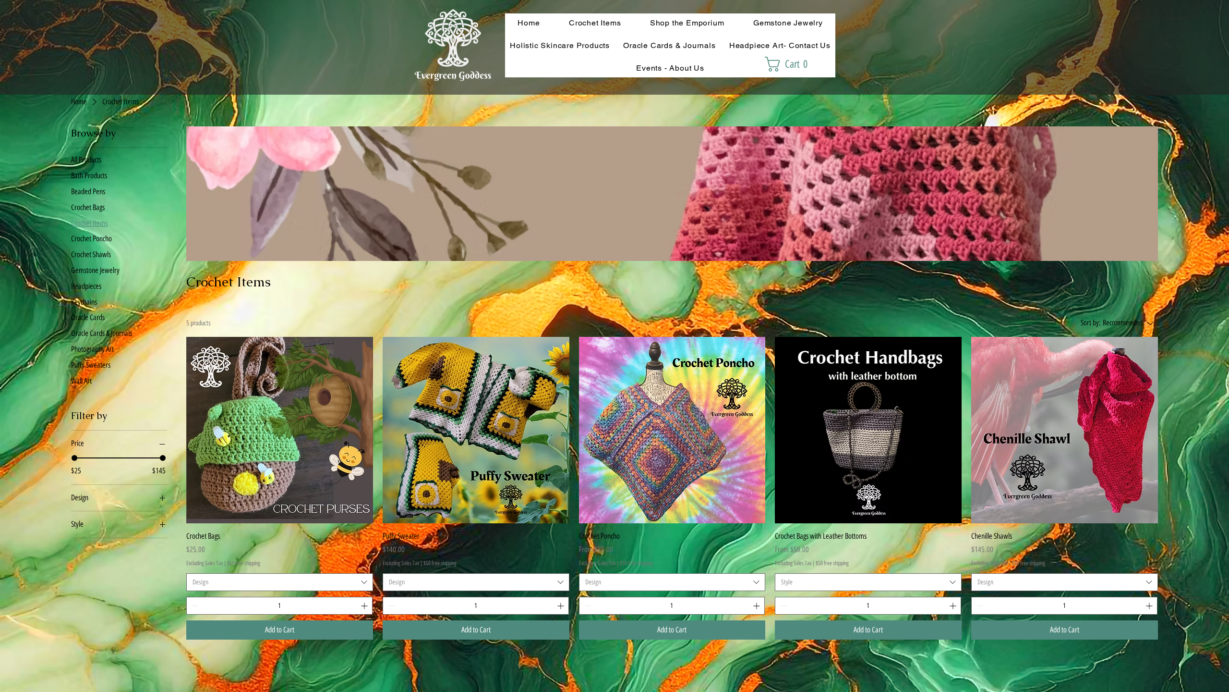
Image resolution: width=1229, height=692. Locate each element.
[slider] (74, 458)
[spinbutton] (279, 605)
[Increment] (365, 605)
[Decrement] (194, 605)
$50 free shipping (243, 563)
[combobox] (279, 582)
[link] (791, 64)
